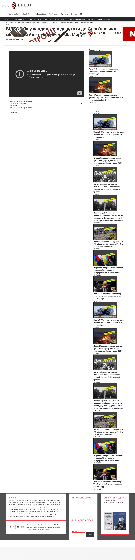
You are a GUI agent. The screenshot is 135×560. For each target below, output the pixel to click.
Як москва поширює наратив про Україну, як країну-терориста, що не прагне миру (108, 296)
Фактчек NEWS (35, 19)
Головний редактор (110, 500)
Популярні (96, 113)
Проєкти (64, 14)
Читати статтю (14, 110)
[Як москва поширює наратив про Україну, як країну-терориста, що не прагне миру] (105, 291)
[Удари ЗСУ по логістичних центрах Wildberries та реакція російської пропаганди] (100, 66)
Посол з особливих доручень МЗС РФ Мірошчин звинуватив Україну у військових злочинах (108, 244)
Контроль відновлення (76, 19)
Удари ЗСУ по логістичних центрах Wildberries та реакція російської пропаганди (104, 71)
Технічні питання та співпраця (114, 502)
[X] (9, 114)
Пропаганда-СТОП (19, 19)
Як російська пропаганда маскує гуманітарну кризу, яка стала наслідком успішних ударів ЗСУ (106, 97)
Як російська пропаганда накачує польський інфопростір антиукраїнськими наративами (108, 270)
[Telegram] (10, 114)
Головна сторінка (13, 23)
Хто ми (74, 14)
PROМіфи (91, 19)
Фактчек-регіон (103, 19)
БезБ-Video (27, 14)
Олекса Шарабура (12, 39)
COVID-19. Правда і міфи (54, 19)
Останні (96, 111)
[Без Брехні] (18, 5)
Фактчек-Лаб (13, 14)
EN (81, 14)
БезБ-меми (53, 14)
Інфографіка (40, 14)
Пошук (74, 531)
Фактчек (6, 19)
